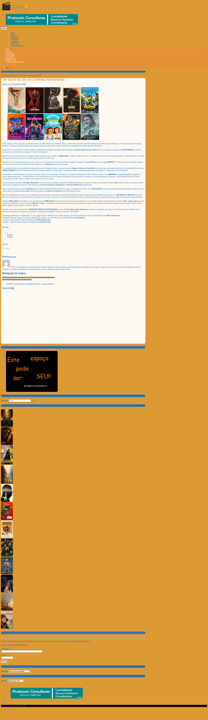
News (7, 75)
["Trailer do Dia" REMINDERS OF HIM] (7, 483)
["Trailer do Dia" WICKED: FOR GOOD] (7, 464)
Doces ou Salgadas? (7, 706)
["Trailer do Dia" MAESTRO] (7, 592)
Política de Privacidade (18, 45)
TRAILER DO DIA (15, 43)
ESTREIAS (13, 35)
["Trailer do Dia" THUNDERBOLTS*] (7, 555)
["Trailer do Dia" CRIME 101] (7, 501)
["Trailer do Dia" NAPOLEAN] (7, 628)
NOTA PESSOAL (15, 41)
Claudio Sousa (12, 84)
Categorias (5, 671)
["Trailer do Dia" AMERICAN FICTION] (7, 574)
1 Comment (23, 84)
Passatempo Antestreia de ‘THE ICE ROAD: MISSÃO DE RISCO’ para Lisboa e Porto (28, 277)
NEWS (12, 32)
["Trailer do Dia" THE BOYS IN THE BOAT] (7, 610)
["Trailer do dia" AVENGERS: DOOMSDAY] (7, 426)
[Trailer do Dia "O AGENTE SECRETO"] (7, 537)
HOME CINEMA (14, 39)
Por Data (4, 681)
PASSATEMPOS (14, 37)
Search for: (5, 401)
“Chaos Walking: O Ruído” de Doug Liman (17, 279)
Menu (4, 28)
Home (2, 75)
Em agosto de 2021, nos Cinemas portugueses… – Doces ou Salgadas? (34, 284)
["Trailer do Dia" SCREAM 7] (7, 444)
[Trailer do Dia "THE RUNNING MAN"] (7, 519)
